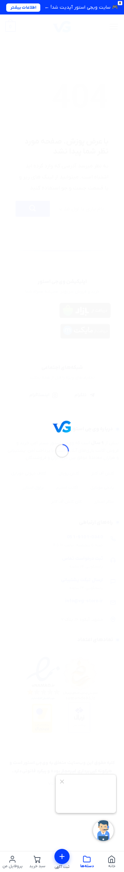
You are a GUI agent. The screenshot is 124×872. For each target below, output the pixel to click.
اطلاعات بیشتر (23, 7)
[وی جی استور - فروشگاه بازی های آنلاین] (62, 426)
